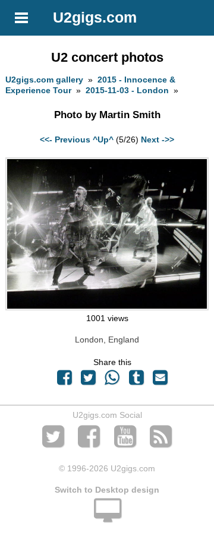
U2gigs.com (95, 17)
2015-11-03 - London (127, 90)
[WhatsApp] (112, 380)
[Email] (160, 380)
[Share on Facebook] (64, 380)
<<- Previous (65, 139)
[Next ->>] (106, 307)
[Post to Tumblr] (136, 380)
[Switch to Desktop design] (107, 517)
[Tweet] (88, 380)
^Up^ (103, 139)
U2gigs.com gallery (44, 79)
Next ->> (157, 139)
